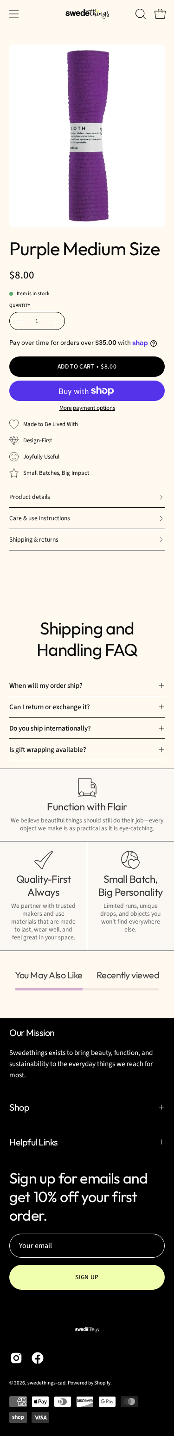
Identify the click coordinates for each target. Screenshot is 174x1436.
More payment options (87, 408)
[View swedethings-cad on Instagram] (16, 1358)
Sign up (86, 1277)
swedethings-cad (46, 1383)
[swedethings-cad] (87, 14)
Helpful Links (33, 1142)
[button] (139, 13)
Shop (19, 1107)
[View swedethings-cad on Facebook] (38, 1358)
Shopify (102, 1383)
